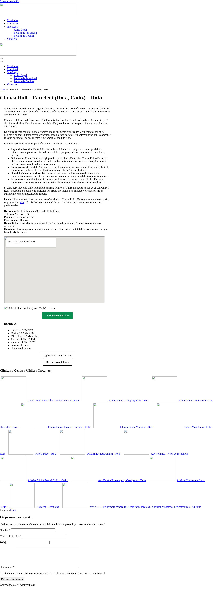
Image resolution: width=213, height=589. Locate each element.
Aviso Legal (20, 29)
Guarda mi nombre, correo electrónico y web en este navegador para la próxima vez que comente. (55, 573)
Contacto (12, 38)
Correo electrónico (10, 536)
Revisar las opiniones (57, 362)
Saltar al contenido (9, 1)
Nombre (5, 530)
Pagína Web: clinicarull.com (57, 355)
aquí (22, 202)
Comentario (7, 567)
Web (2, 542)
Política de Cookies (24, 35)
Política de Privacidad (25, 32)
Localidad (12, 23)
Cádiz (13, 510)
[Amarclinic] (38, 14)
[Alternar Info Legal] (58, 72)
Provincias (12, 20)
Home (2, 89)
